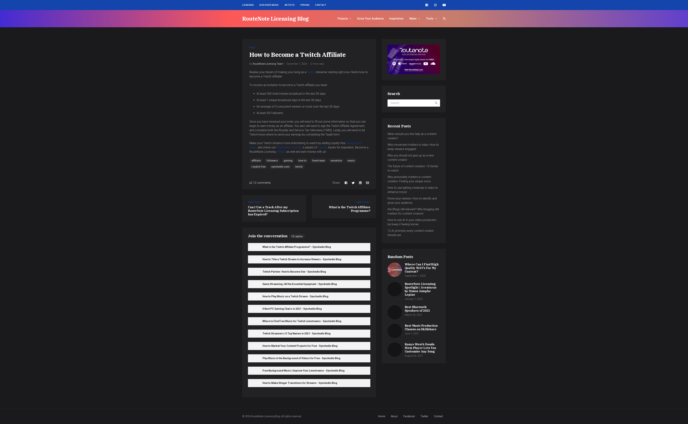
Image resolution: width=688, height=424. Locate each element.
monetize (336, 160)
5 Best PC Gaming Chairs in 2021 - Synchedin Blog (292, 308)
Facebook (409, 416)
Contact (320, 5)
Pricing (304, 5)
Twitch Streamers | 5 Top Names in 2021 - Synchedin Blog (296, 333)
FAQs (252, 47)
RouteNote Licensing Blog (275, 18)
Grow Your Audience (370, 18)
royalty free (259, 166)
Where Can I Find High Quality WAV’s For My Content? (422, 268)
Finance (343, 18)
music (351, 160)
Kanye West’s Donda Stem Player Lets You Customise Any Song (420, 347)
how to (302, 160)
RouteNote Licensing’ (289, 147)
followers (272, 160)
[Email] (367, 182)
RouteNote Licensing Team (268, 63)
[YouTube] (444, 5)
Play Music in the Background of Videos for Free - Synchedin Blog (301, 358)
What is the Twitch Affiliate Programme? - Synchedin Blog (296, 247)
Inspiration (396, 18)
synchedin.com (280, 166)
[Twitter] (353, 182)
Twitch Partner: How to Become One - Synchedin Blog (294, 271)
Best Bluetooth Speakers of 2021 (417, 308)
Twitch (311, 72)
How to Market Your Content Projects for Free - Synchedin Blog (300, 345)
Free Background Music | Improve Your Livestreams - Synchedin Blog (303, 370)
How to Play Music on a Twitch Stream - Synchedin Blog (295, 296)
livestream (318, 160)
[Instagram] (435, 5)
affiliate (281, 151)
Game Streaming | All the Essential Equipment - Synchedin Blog (299, 284)
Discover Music (269, 5)
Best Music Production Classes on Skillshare (421, 327)
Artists (290, 5)
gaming (288, 160)
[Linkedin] (360, 182)
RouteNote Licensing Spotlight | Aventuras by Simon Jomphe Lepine (420, 289)
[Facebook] (426, 5)
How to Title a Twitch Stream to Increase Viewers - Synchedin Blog (301, 259)
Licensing (248, 5)
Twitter (424, 416)
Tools (430, 18)
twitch (299, 166)
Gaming (322, 147)
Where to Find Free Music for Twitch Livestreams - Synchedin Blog (301, 321)
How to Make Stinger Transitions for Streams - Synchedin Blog (299, 383)
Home (381, 416)
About (394, 416)
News (413, 18)
